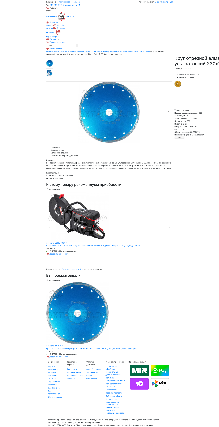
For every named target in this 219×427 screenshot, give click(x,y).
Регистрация (167, 2)
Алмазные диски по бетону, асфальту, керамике (97, 51)
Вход (157, 2)
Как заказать (111, 389)
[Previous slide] (49, 112)
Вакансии (52, 384)
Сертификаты (54, 381)
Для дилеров (54, 388)
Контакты (69, 16)
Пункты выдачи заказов (69, 2)
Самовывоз (91, 378)
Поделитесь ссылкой (71, 269)
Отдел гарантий (74, 372)
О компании (51, 16)
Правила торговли (114, 393)
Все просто (72, 369)
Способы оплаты (94, 369)
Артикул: (178, 69)
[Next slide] (168, 112)
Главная (49, 51)
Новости (52, 378)
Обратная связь (55, 397)
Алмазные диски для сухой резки (135, 51)
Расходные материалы (64, 51)
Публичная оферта (114, 396)
